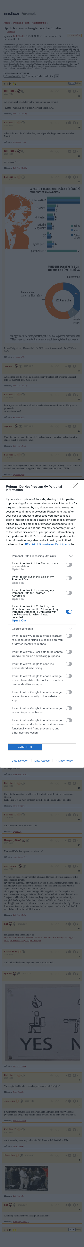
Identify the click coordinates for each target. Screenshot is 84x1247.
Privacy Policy (64, 760)
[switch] (69, 565)
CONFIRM (25, 746)
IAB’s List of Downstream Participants (47, 544)
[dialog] (42, 623)
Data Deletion (20, 760)
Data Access (42, 760)
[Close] (76, 487)
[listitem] (42, 556)
